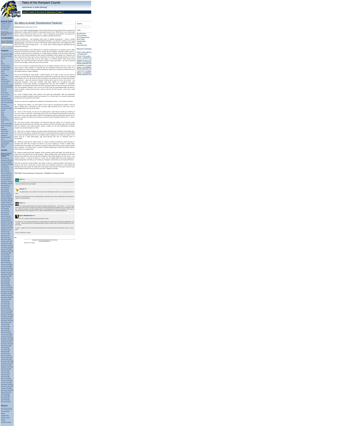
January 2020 (5, 179)
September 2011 (6, 367)
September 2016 (6, 251)
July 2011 (3, 371)
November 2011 (5, 363)
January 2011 (5, 382)
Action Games (5, 29)
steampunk (4, 135)
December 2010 (5, 384)
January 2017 (5, 243)
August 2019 (4, 185)
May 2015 (4, 282)
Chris (20, 179)
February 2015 (5, 287)
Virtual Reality (5, 143)
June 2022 (4, 168)
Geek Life (4, 89)
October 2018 (5, 202)
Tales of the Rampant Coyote (41, 2)
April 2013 (4, 330)
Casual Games (5, 65)
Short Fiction (4, 131)
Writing (3, 147)
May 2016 (4, 258)
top (15, 237)
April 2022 (4, 170)
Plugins (3, 413)
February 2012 (5, 357)
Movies (3, 110)
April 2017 (4, 237)
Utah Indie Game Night (7, 141)
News (2, 114)
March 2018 (4, 216)
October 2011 (5, 365)
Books (3, 63)
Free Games (4, 83)
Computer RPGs (5, 67)
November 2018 (5, 200)
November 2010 (5, 386)
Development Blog (6, 409)
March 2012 (4, 355)
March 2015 (4, 286)
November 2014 (5, 293)
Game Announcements (7, 85)
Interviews (4, 104)
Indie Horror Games (7, 100)
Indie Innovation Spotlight (8, 102)
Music (2, 112)
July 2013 (4, 324)
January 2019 (5, 197)
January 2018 (5, 220)
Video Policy (51, 12)
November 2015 (5, 270)
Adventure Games (6, 25)
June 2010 (4, 396)
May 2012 (4, 351)
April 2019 (4, 191)
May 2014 (4, 305)
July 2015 (4, 278)
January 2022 (5, 175)
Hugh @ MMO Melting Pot (26, 215)
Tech (2, 139)
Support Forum (5, 418)
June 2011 (4, 372)
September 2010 (6, 390)
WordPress (48, 241)
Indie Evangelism (6, 98)
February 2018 (5, 218)
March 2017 (4, 239)
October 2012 (5, 342)
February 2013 (5, 334)
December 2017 (5, 222)
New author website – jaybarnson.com (85, 53)
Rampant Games (6, 125)
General (3, 91)
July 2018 (4, 208)
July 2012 (4, 347)
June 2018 (4, 210)
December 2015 (5, 268)
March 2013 (4, 332)
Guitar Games (5, 94)
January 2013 (5, 336)
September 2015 (6, 274)
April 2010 (4, 400)
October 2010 (5, 388)
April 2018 (4, 214)
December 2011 (5, 361)
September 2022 (6, 164)
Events (3, 77)
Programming (5, 120)
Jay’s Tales (40, 12)
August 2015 (4, 276)
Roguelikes (4, 129)
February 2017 (5, 241)
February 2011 (5, 380)
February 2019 (5, 195)
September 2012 (6, 343)
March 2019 (4, 193)
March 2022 (4, 172)
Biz (2, 62)
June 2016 (4, 257)
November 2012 (5, 340)
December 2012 (5, 338)
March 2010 (4, 401)
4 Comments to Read (58, 173)
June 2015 (4, 280)
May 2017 (4, 235)
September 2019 (6, 183)
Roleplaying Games (6, 23)
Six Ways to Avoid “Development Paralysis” (39, 22)
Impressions (4, 96)
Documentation (5, 411)
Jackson (21, 188)
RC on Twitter (81, 39)
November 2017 (5, 224)
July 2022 (4, 166)
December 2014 (5, 291)
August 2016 (4, 253)
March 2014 (4, 309)
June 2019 (4, 187)
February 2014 (5, 311)
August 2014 (4, 299)
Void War (79, 43)
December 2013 (5, 314)
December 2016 (5, 245)
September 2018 (6, 204)
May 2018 (4, 212)
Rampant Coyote (82, 60)
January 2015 (5, 289)
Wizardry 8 (4, 145)
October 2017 (5, 226)
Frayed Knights (5, 81)
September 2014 (6, 297)
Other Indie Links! (82, 45)
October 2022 (5, 162)
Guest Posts (4, 92)
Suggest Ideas (5, 415)
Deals (2, 71)
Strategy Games (5, 27)
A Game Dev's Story (7, 54)
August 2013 (4, 322)
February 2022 (5, 173)
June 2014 (4, 303)
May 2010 (4, 398)
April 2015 (4, 284)
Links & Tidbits (5, 106)
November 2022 (5, 160)
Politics (3, 116)
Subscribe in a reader (29, 242)
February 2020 (5, 177)
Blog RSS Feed (81, 33)
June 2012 (4, 349)
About (60, 12)
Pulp (2, 121)
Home (25, 12)
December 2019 (5, 181)
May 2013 (4, 328)
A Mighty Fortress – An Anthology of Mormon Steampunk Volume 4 (86, 61)
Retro (2, 127)
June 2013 (4, 326)
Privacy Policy (53, 240)
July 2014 (4, 301)
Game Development (7, 87)
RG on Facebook (82, 35)
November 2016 (5, 247)
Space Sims (4, 133)
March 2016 (4, 262)
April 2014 (4, 307)
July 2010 (4, 394)
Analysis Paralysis (33, 30)
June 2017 (4, 233)
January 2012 (5, 359)
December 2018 (5, 199)
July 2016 (4, 255)
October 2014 (5, 295)
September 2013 (6, 320)
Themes (3, 420)
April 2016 (4, 260)
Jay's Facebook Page (83, 37)
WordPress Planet (6, 422)
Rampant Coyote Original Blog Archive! (6, 155)
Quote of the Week (6, 123)
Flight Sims (4, 79)
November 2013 (5, 316)
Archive (3, 58)
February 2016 (5, 264)
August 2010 (4, 392)
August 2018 (4, 206)
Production (4, 118)
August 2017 (4, 229)
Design (3, 73)
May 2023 (4, 158)
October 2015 (5, 272)
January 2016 (5, 266)
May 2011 (4, 374)
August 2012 (4, 345)
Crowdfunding (5, 69)
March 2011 (4, 378)
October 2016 (5, 249)
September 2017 (6, 228)
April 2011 (4, 376)
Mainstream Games (6, 108)
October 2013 (5, 318)
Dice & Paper (5, 75)
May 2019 (4, 189)
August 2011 (4, 369)
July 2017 (4, 231)
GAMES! (31, 12)
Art (2, 60)
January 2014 (5, 313)
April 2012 (4, 353)
